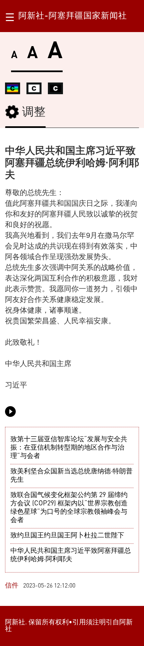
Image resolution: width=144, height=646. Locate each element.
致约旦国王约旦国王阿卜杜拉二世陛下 (67, 535)
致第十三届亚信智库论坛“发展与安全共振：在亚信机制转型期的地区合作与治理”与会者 (68, 448)
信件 (11, 586)
